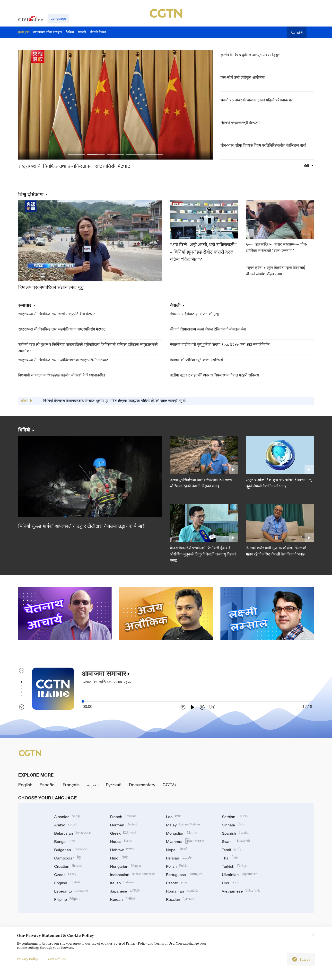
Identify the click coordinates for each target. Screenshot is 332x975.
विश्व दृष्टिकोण (31, 194)
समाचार (24, 305)
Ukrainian (239, 874)
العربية (93, 784)
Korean (122, 899)
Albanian (67, 816)
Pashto (176, 882)
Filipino (67, 899)
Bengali (65, 841)
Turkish (234, 866)
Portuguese (184, 874)
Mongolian (182, 833)
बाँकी (307, 165)
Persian (179, 858)
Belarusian (72, 833)
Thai (230, 858)
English (25, 784)
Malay (183, 825)
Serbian (235, 816)
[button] (76, 154)
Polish (177, 866)
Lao (173, 816)
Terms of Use (56, 959)
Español (47, 784)
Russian (180, 899)
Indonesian (132, 874)
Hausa (121, 841)
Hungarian (125, 866)
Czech (65, 874)
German (124, 825)
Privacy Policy (27, 959)
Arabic (65, 825)
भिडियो (24, 430)
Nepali (176, 849)
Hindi (119, 858)
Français (71, 784)
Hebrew (122, 849)
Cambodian (67, 858)
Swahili (236, 841)
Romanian (182, 891)
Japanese (125, 891)
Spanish (235, 833)
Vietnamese (241, 891)
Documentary (142, 784)
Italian (122, 882)
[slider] (83, 701)
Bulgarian (71, 849)
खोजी (300, 32)
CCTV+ (170, 784)
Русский (114, 784)
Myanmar (185, 841)
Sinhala (234, 825)
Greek (123, 833)
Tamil (231, 849)
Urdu (230, 882)
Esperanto (71, 891)
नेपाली (175, 305)
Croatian (68, 866)
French (123, 816)
